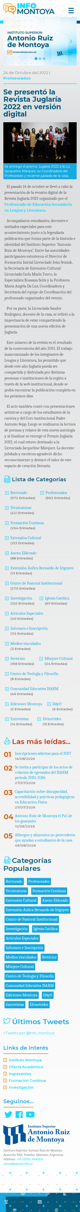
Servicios (17, 658)
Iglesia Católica (57, 598)
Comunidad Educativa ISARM (34, 688)
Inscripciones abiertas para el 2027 (43, 753)
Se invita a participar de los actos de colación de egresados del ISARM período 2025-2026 (43, 772)
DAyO (57, 704)
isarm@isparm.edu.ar (18, 1164)
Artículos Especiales (26, 613)
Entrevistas (19, 719)
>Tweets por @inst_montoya (28, 1033)
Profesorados (17, 78)
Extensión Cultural (25, 538)
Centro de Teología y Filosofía (34, 674)
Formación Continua (27, 523)
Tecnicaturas (20, 507)
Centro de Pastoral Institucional (36, 583)
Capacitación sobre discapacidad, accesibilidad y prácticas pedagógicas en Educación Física (44, 797)
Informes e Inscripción (29, 628)
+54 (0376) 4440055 (29, 1159)
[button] (8, 41)
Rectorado (18, 492)
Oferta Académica (26, 1067)
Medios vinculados (25, 643)
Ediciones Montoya (26, 704)
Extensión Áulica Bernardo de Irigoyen (42, 568)
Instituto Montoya (25, 1060)
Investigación (21, 598)
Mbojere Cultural (59, 658)
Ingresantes (20, 1074)
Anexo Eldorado (23, 553)
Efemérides (52, 719)
